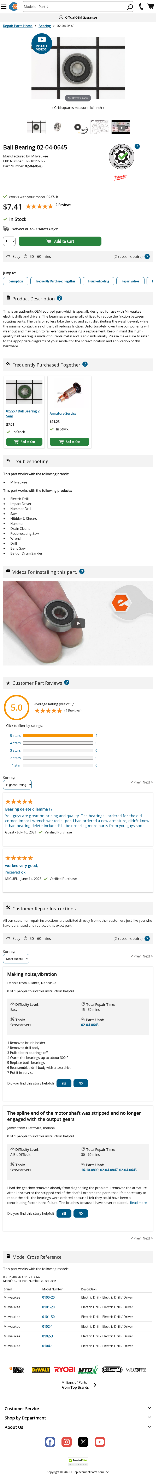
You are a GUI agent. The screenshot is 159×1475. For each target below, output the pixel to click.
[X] (83, 1442)
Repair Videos (130, 281)
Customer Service (22, 1408)
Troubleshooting (98, 281)
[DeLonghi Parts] (112, 1370)
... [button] (137, 1202)
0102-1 (47, 1326)
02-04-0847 (109, 1170)
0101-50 (48, 1316)
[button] (3, 7)
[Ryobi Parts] (64, 1370)
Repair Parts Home (18, 26)
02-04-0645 (90, 1025)
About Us (14, 1427)
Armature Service (63, 413)
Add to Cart (64, 241)
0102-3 (47, 1336)
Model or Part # (36, 6)
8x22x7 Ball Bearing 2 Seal (23, 413)
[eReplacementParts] (13, 6)
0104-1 (47, 1346)
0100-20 (48, 1297)
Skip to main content (78, 16)
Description (15, 281)
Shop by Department (25, 1418)
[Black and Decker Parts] (17, 1370)
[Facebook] (50, 1442)
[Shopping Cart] (150, 6)
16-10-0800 (90, 1170)
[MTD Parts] (88, 1370)
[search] (130, 7)
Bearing (45, 26)
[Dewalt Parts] (40, 1370)
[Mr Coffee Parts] (136, 1370)
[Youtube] (100, 1442)
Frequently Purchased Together (55, 281)
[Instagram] (66, 1442)
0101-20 (48, 1307)
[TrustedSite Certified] (78, 1461)
